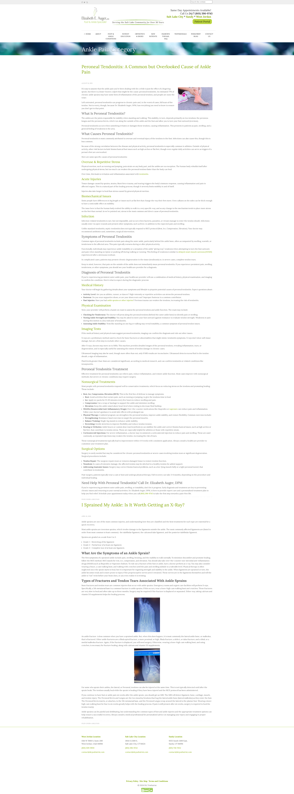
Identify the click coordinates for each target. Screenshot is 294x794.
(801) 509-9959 (88, 748)
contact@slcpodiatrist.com (93, 752)
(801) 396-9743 (131, 748)
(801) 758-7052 (175, 748)
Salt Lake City (175, 16)
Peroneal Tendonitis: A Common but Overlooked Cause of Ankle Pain (146, 69)
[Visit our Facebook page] (82, 2)
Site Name (95, 17)
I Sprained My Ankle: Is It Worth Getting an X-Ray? (133, 505)
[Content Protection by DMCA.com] (147, 791)
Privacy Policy (132, 781)
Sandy (189, 16)
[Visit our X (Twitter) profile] (85, 2)
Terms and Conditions (158, 781)
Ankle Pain (95, 499)
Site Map (143, 781)
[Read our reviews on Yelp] (87, 2)
